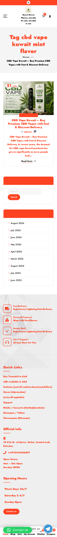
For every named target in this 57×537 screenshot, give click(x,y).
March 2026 (17, 258)
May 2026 (16, 244)
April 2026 (16, 251)
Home (26, 57)
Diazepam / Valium (14, 412)
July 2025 (16, 273)
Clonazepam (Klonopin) (16, 418)
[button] (17, 530)
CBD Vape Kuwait (28, 115)
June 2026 (16, 237)
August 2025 (17, 265)
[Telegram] (48, 528)
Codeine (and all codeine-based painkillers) (27, 386)
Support (7, 402)
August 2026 (17, 223)
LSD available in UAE (15, 381)
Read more (26, 161)
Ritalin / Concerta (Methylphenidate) (23, 407)
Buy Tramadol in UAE (15, 376)
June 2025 (16, 280)
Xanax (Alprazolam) (14, 392)
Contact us (11, 511)
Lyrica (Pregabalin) (13, 397)
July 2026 (16, 230)
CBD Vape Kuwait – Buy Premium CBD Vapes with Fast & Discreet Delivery (28, 123)
